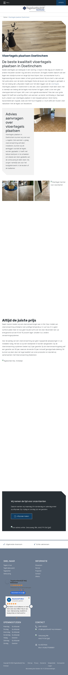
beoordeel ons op (17, 593)
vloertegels (55, 84)
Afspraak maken (23, 516)
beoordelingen (50, 668)
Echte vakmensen (42, 544)
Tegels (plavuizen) (9, 568)
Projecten (38, 571)
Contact (37, 574)
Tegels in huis (7, 565)
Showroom (38, 565)
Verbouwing (7, 574)
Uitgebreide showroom (14, 544)
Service (37, 568)
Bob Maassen (17, 599)
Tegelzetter (7, 571)
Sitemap (30, 663)
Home (5, 17)
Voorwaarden (61, 663)
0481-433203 (42, 626)
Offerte (61, 2)
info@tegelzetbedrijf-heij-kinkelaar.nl (49, 629)
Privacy (36, 663)
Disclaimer (43, 663)
